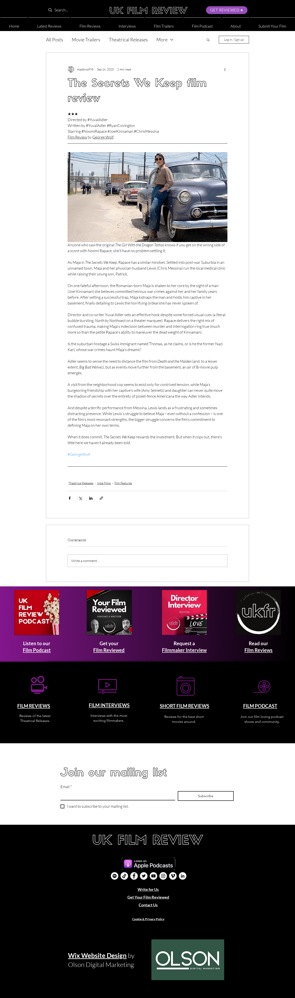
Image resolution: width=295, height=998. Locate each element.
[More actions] (224, 69)
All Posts (54, 39)
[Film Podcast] (114, 876)
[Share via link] (101, 498)
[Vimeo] (173, 876)
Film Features (123, 483)
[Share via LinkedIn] (91, 498)
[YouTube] (153, 876)
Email (66, 786)
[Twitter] (144, 876)
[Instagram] (163, 876)
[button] (236, 24)
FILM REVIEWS (33, 706)
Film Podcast (37, 650)
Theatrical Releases (128, 39)
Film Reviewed (109, 650)
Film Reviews (258, 650)
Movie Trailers (86, 39)
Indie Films (104, 483)
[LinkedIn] (182, 876)
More (162, 39)
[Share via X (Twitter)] (80, 498)
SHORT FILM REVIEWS (184, 706)
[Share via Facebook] (70, 498)
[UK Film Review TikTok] (124, 876)
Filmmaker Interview (184, 650)
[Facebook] (134, 876)
